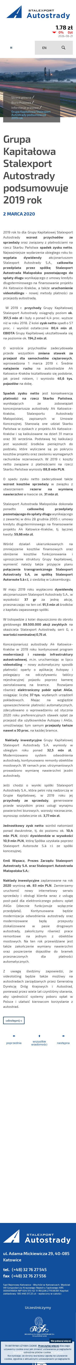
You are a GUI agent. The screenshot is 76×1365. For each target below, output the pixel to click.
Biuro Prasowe (21, 102)
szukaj (63, 48)
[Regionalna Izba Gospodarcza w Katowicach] (39, 1327)
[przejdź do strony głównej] (38, 12)
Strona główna (21, 97)
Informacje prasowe (25, 107)
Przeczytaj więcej (48, 1345)
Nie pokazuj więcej (61, 1340)
